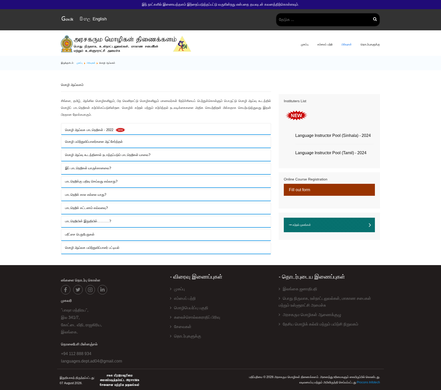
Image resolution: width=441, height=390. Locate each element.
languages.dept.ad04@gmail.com (91, 361)
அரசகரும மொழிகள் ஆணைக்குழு (312, 315)
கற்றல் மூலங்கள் (301, 224)
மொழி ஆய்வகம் (72, 85)
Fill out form (299, 190)
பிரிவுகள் (346, 44)
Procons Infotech (368, 382)
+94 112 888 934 (76, 354)
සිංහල (86, 19)
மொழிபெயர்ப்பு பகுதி (191, 308)
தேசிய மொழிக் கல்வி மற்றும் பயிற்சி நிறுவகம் (320, 324)
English (100, 19)
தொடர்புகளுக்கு (370, 44)
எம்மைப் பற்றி (325, 44)
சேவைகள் (182, 326)
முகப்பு (305, 44)
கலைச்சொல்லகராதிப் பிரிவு (197, 317)
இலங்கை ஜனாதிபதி (300, 289)
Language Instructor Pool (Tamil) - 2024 (330, 153)
